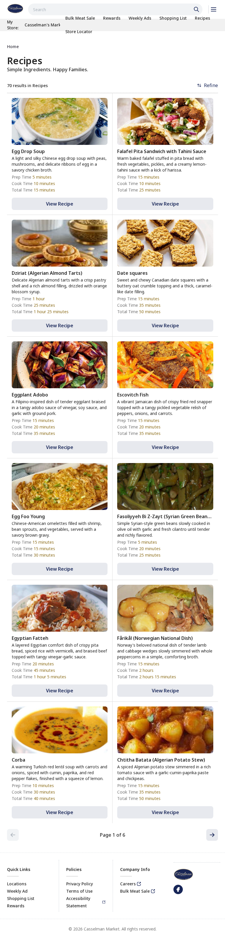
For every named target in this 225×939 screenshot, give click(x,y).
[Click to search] (197, 9)
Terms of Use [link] (79, 891)
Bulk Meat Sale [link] (135, 891)
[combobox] (115, 9)
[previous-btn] (13, 835)
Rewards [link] (15, 906)
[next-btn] (212, 835)
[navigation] (112, 46)
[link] (15, 8)
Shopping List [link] (20, 898)
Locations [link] (16, 884)
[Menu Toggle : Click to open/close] (213, 9)
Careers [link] (128, 884)
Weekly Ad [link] (17, 891)
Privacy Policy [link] (79, 884)
